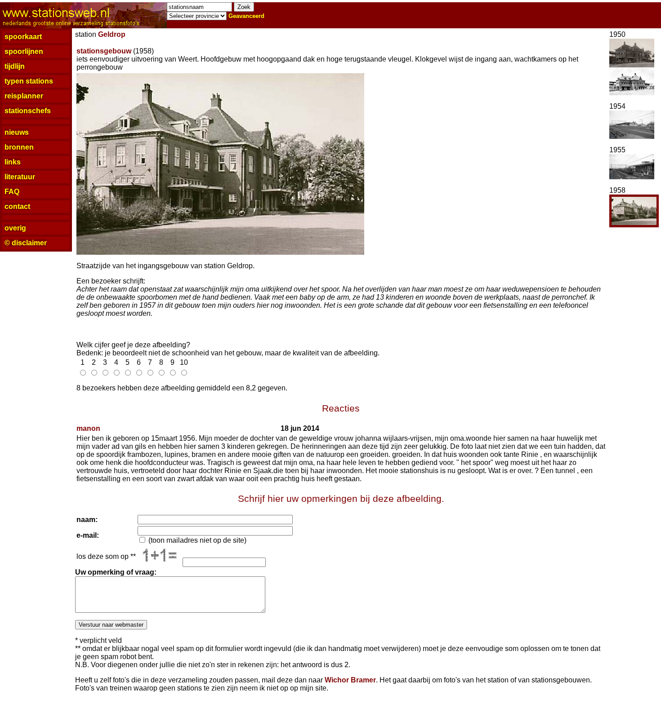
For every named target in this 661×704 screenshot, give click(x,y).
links (12, 162)
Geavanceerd (246, 16)
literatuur (19, 177)
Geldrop (111, 34)
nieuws (16, 132)
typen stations (28, 81)
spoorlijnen (23, 51)
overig (15, 228)
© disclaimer (25, 243)
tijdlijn (14, 66)
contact (17, 206)
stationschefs (27, 111)
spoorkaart (23, 36)
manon (88, 428)
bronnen (19, 147)
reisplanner (23, 96)
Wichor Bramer (350, 680)
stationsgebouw (103, 51)
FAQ (11, 191)
